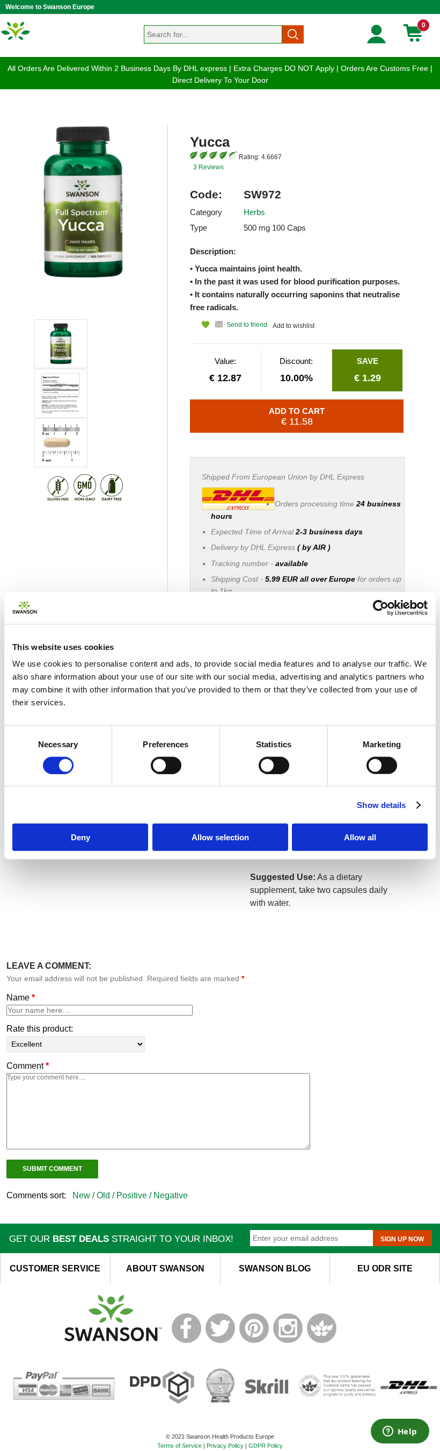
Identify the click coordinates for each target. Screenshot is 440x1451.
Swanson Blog (275, 1268)
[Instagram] (288, 1341)
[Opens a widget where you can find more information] (399, 1432)
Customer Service (55, 1268)
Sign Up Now (402, 1239)
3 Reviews (208, 167)
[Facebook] (186, 1341)
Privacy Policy (225, 1445)
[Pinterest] (254, 1341)
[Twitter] (220, 1341)
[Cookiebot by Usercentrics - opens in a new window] (381, 607)
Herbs (254, 212)
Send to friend (246, 324)
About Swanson (165, 1268)
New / (84, 1195)
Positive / (134, 1195)
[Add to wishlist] (199, 324)
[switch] (166, 765)
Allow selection (220, 837)
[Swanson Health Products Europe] (16, 39)
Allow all (360, 837)
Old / (106, 1195)
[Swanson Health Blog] (321, 1341)
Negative (170, 1195)
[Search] (293, 34)
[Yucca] (61, 343)
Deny (80, 837)
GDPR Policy (265, 1445)
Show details (381, 804)
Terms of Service (179, 1445)
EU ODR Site (385, 1268)
